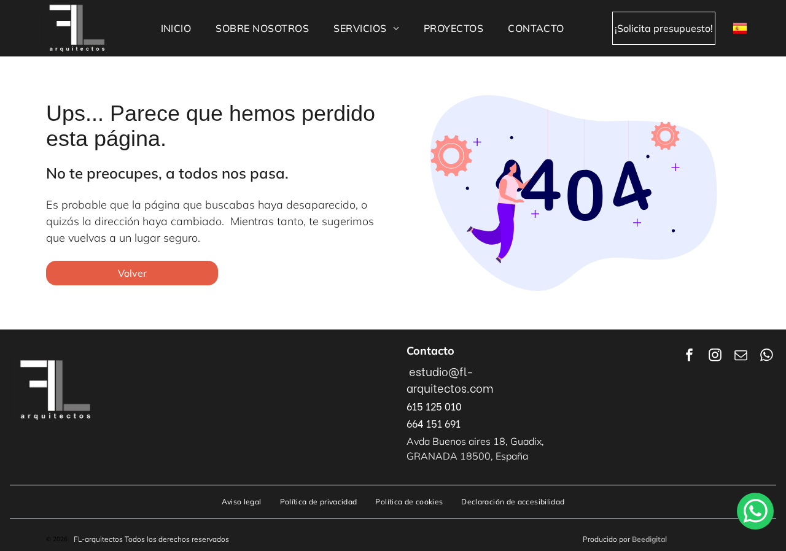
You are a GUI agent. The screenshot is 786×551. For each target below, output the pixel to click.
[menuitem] (176, 28)
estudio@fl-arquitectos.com (450, 379)
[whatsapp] (766, 356)
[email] (740, 356)
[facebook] (689, 356)
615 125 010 (434, 406)
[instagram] (715, 356)
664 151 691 (434, 423)
